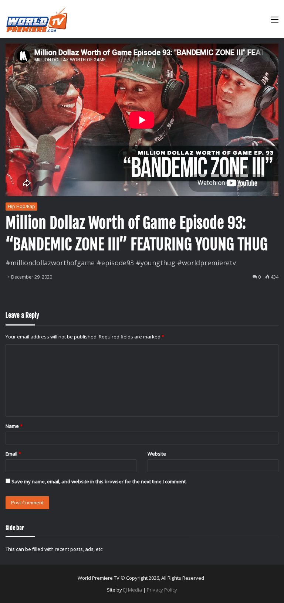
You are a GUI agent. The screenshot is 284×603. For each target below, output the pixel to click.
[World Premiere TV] (37, 19)
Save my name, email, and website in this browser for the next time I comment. (99, 481)
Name (14, 426)
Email (13, 453)
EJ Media (132, 589)
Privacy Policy (162, 589)
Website (157, 453)
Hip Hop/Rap (21, 206)
